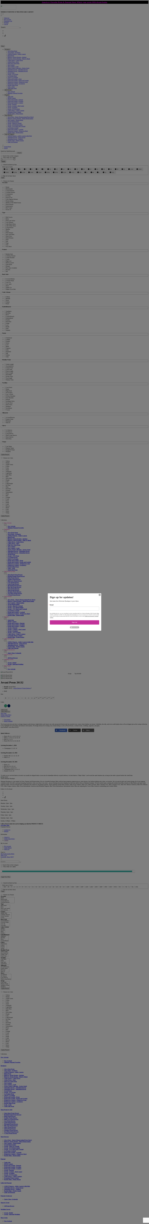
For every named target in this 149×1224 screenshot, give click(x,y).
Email (51, 605)
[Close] (100, 595)
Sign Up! (74, 622)
